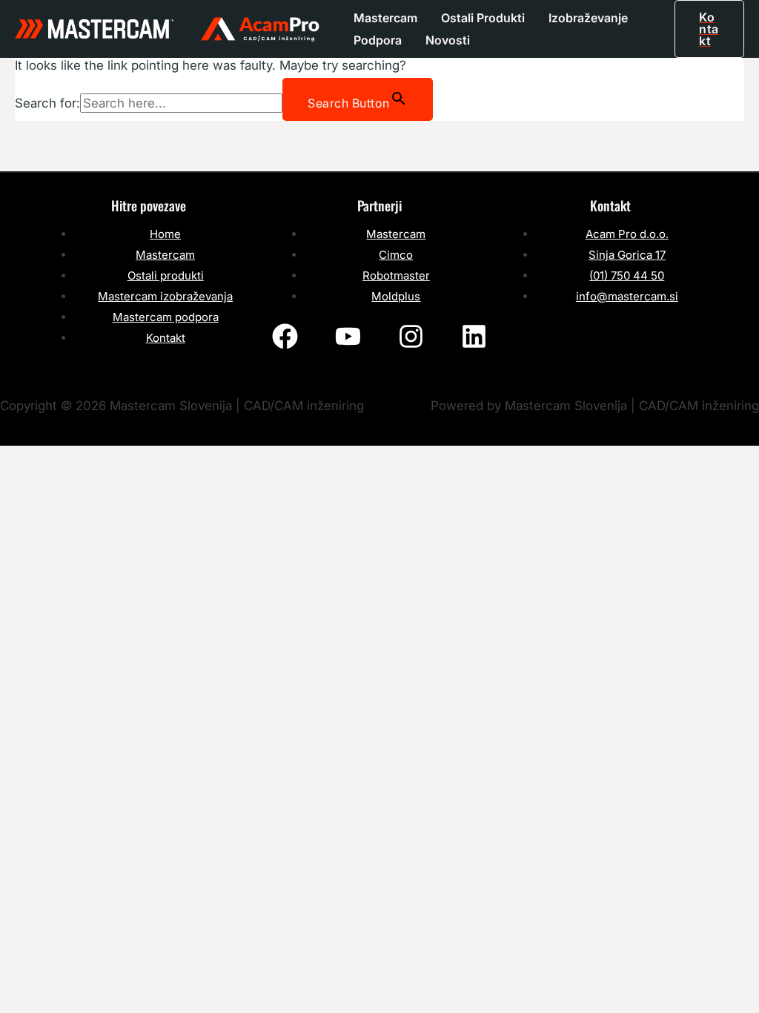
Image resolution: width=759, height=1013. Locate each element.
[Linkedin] (474, 336)
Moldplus (395, 296)
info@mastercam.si (627, 296)
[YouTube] (348, 336)
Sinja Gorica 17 (627, 255)
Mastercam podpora (166, 317)
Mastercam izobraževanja (165, 296)
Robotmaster (396, 275)
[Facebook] (285, 336)
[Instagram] (411, 336)
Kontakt (165, 338)
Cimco (396, 255)
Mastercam (385, 17)
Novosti (447, 40)
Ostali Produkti (483, 17)
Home (165, 234)
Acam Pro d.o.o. (627, 234)
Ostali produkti (165, 275)
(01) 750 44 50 (626, 275)
